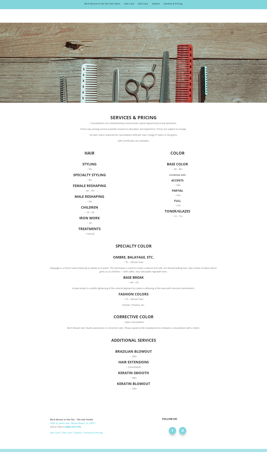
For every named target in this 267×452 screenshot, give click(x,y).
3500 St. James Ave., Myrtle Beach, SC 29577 (72, 423)
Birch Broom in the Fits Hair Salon (102, 4)
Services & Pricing (173, 4)
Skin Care (143, 4)
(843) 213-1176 (73, 426)
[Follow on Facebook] (172, 430)
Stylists (156, 4)
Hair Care (129, 4)
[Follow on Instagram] (182, 430)
